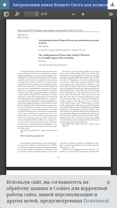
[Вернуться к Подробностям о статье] (4, 4)
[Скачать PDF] (112, 4)
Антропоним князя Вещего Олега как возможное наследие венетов (64, 4)
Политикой (96, 201)
